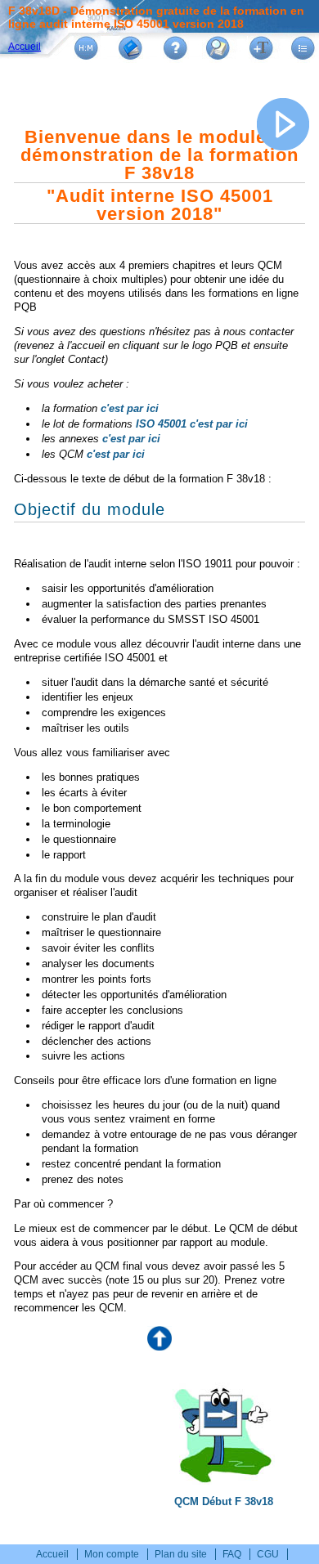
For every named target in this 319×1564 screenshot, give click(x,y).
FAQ (231, 1554)
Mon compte (111, 1554)
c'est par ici (130, 408)
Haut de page (159, 1338)
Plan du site (181, 1554)
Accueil (24, 46)
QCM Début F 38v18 (223, 1501)
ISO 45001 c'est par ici (192, 424)
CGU (268, 1554)
